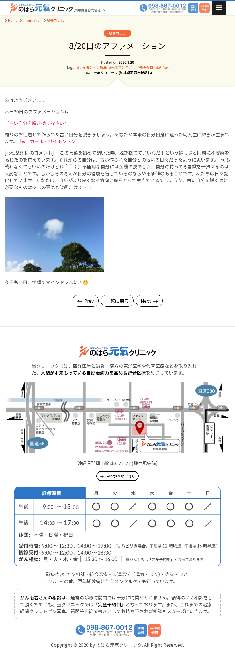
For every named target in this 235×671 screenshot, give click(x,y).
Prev (89, 300)
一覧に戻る (117, 300)
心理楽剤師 (145, 67)
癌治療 (163, 67)
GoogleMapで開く (120, 475)
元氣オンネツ (121, 67)
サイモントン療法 (93, 67)
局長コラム (117, 33)
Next (146, 300)
